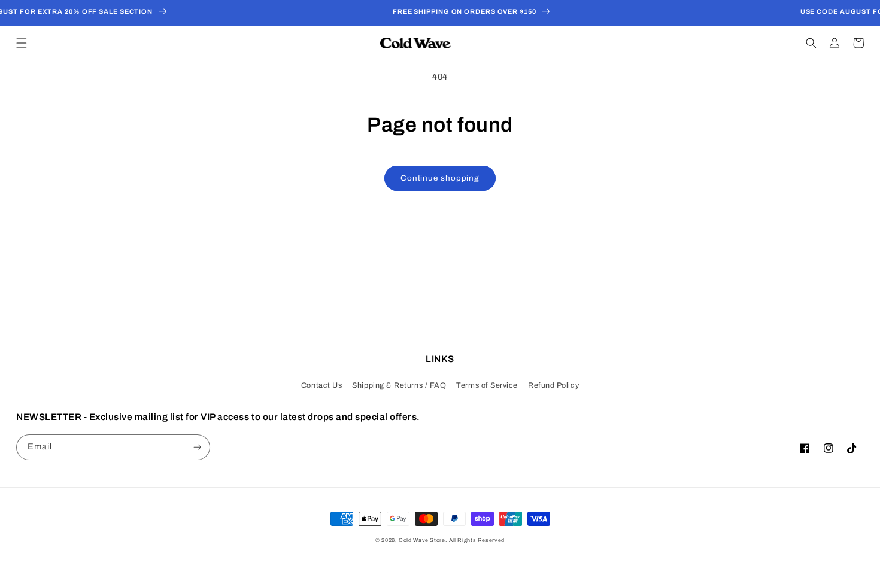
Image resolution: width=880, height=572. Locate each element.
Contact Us (321, 385)
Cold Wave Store (422, 540)
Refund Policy (553, 385)
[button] (22, 43)
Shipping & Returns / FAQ (399, 385)
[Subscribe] (198, 447)
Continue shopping (440, 178)
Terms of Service (487, 385)
